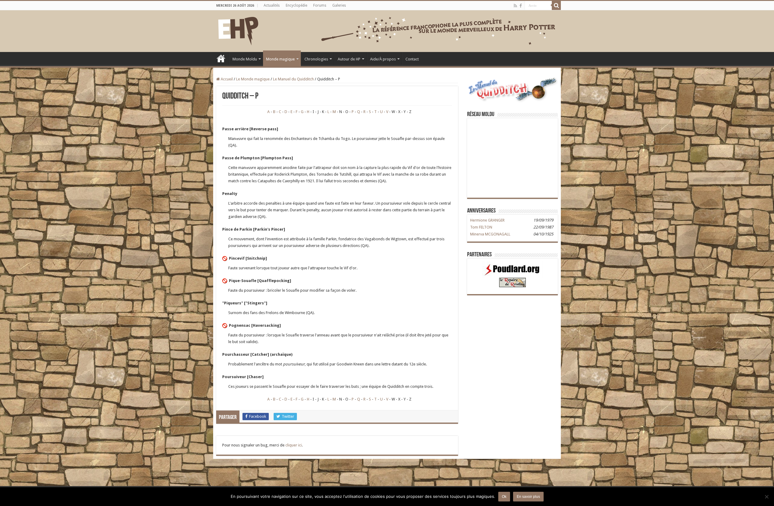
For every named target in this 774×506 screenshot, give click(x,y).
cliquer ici (293, 445)
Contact (412, 59)
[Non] (766, 497)
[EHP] (238, 30)
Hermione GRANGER (487, 220)
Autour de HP (349, 59)
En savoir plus (528, 497)
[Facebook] (520, 5)
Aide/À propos (383, 59)
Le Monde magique (253, 79)
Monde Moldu (245, 59)
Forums (319, 5)
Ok (504, 497)
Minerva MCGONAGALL (490, 234)
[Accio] (556, 5)
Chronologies (316, 59)
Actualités (272, 5)
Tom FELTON (481, 227)
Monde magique (280, 59)
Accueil (221, 58)
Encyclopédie (296, 5)
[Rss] (515, 5)
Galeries (339, 5)
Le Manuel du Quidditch (293, 79)
